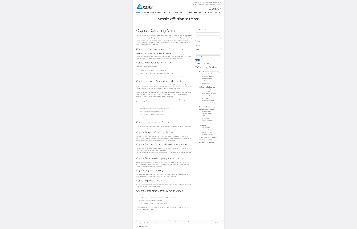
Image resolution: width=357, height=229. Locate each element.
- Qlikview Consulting (206, 96)
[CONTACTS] (217, 12)
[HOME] (138, 12)
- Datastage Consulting (207, 76)
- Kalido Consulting (205, 83)
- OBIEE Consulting (205, 98)
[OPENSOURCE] (193, 12)
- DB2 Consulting (205, 116)
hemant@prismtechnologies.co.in (212, 2)
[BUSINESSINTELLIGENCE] (163, 12)
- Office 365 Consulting (207, 134)
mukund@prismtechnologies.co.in (212, 4)
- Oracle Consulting (206, 111)
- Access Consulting (206, 130)
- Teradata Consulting (206, 81)
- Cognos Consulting (206, 89)
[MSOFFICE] (184, 12)
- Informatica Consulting (207, 74)
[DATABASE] (176, 12)
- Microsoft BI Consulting (207, 100)
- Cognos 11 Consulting (207, 91)
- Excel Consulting (205, 127)
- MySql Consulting (205, 118)
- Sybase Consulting (206, 123)
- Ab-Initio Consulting (206, 78)
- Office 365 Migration (206, 132)
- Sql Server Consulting (206, 113)
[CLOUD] (201, 12)
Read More (218, 223)
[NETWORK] (208, 12)
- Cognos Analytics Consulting (208, 93)
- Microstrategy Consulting (208, 103)
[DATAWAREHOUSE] (148, 12)
